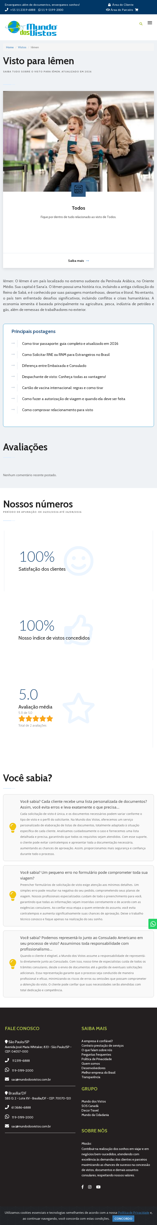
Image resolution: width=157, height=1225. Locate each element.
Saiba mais (76, 261)
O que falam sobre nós (97, 1050)
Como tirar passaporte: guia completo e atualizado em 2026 (70, 343)
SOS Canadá (90, 1106)
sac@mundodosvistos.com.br (31, 1079)
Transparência (91, 1077)
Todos (78, 208)
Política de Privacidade (97, 1059)
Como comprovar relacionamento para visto (57, 410)
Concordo (123, 1218)
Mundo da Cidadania (95, 1115)
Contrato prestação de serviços (103, 1045)
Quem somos (91, 1063)
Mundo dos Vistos (94, 1101)
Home (10, 47)
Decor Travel (90, 1110)
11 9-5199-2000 (22, 1070)
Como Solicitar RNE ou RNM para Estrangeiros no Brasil (66, 354)
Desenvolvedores (93, 1068)
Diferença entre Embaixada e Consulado (54, 365)
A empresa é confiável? (97, 1041)
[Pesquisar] (140, 24)
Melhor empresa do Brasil (98, 1072)
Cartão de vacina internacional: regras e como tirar (62, 388)
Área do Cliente (122, 4)
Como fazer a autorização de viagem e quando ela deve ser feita (73, 399)
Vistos (22, 47)
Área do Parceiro (121, 9)
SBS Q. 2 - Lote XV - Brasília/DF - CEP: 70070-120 (38, 1098)
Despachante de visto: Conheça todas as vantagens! (64, 377)
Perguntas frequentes (96, 1054)
